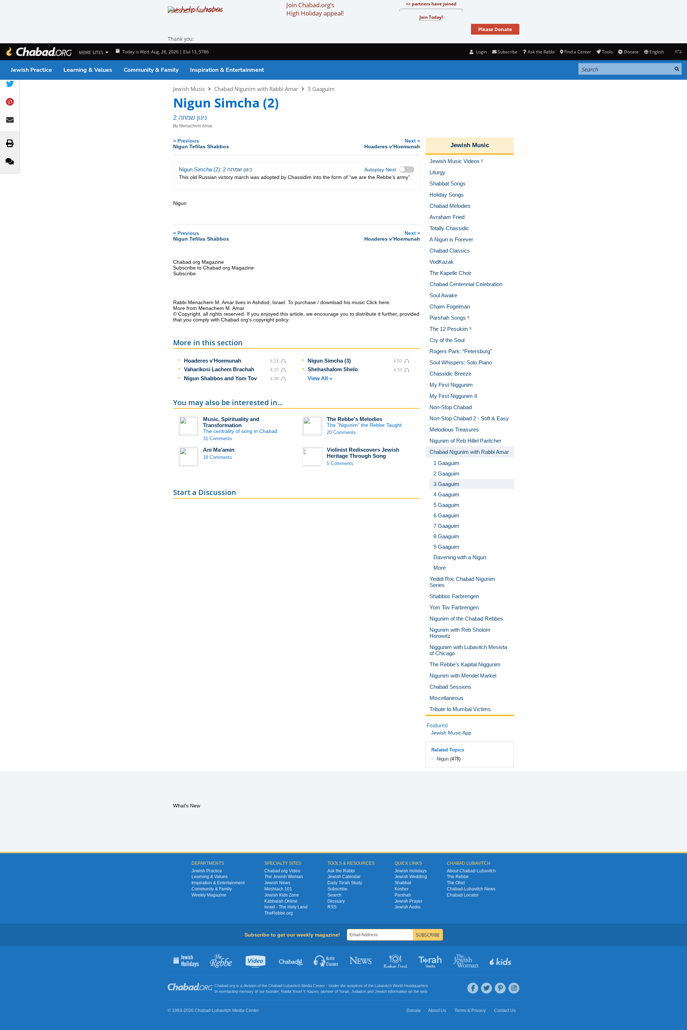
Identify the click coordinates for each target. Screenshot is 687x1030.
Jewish (381, 991)
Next (392, 143)
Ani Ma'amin (218, 450)
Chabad (275, 985)
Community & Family (151, 70)
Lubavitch (291, 985)
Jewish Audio (407, 907)
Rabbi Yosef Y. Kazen (299, 991)
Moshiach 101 (278, 888)
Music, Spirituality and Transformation (231, 422)
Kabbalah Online (281, 901)
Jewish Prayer (408, 901)
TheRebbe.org (278, 913)
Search (334, 895)
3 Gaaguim (321, 88)
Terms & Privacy (470, 1010)
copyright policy (270, 320)
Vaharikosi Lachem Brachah (219, 369)
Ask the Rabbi (541, 52)
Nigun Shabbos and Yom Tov (220, 378)
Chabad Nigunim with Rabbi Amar (256, 88)
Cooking (396, 960)
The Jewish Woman (283, 876)
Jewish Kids (501, 960)
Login (480, 52)
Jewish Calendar (344, 876)
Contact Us (505, 1010)
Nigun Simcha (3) (329, 361)
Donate (631, 52)
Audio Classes (326, 960)
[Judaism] (38, 51)
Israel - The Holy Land (286, 907)
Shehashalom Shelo (333, 369)
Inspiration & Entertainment (227, 70)
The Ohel (456, 882)
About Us (437, 1010)
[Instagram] (513, 988)
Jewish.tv (256, 960)
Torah (344, 991)
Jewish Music (189, 88)
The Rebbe (458, 876)
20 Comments (341, 432)
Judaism (358, 991)
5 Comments (340, 463)
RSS (331, 907)
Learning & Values (87, 70)
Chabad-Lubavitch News (471, 888)
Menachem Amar (195, 125)
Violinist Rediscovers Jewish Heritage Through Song (363, 453)
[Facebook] (472, 988)
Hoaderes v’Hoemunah (212, 361)
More (439, 568)
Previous (201, 143)
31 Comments (217, 438)
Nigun (443, 759)
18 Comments (217, 457)
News (361, 960)
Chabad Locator (463, 895)
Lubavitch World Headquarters (401, 985)
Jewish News (277, 882)
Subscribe (337, 888)
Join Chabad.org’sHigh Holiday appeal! (315, 9)
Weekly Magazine (208, 895)
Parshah (403, 895)
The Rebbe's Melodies (354, 419)
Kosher (402, 888)
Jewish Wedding (411, 876)
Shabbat (403, 882)
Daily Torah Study (344, 882)
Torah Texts (431, 960)
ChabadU (291, 960)
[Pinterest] (500, 988)
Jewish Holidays (411, 870)
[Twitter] (486, 988)
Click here (377, 302)
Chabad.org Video (282, 870)
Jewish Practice (31, 70)
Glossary (336, 901)
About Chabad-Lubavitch (471, 870)
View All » (320, 378)
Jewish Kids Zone (281, 895)
